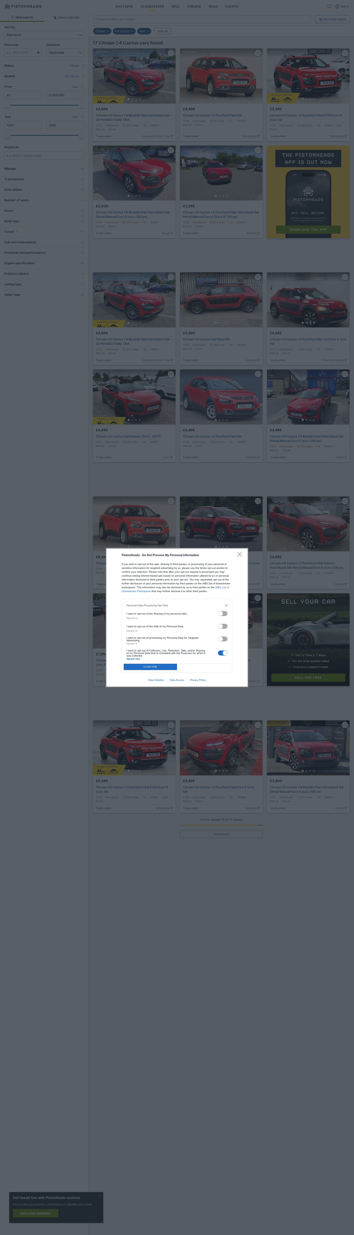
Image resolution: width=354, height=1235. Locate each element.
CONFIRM (150, 666)
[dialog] (177, 617)
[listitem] (177, 605)
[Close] (240, 555)
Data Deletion (156, 679)
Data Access (177, 679)
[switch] (223, 613)
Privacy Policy (198, 679)
